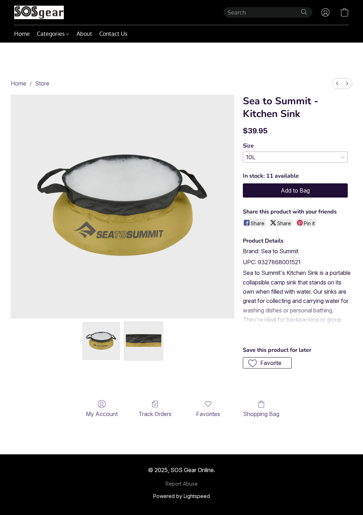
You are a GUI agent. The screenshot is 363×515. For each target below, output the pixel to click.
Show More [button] (258, 333)
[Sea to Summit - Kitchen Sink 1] (143, 341)
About (84, 33)
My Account (102, 413)
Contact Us (113, 33)
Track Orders (155, 413)
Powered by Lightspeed (181, 496)
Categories (51, 33)
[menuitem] (337, 83)
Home (22, 33)
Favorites (208, 413)
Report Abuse (182, 484)
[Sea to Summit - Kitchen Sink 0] (101, 341)
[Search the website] (304, 12)
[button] (39, 12)
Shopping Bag (261, 413)
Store (42, 83)
